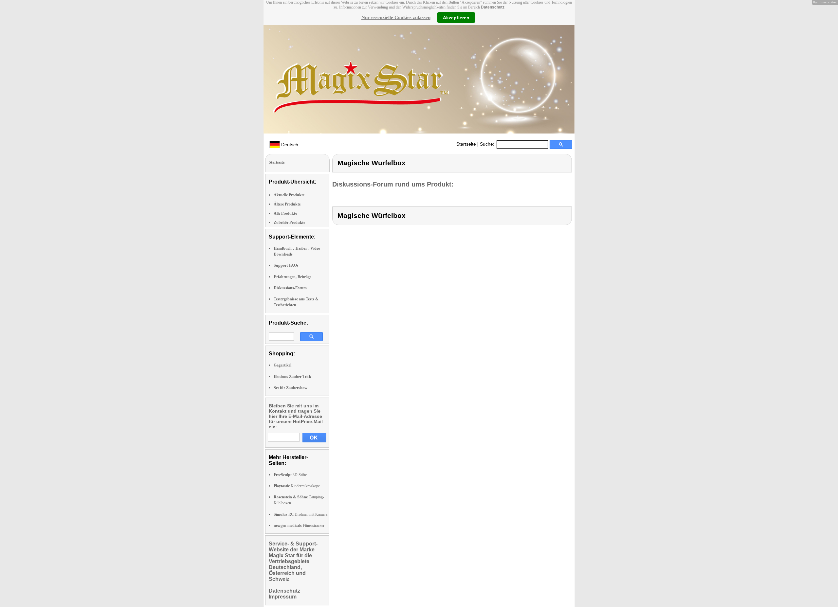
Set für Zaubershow (290, 387)
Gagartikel (282, 365)
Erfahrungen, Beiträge (292, 277)
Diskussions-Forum (290, 288)
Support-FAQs (286, 265)
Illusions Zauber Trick (292, 376)
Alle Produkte (285, 213)
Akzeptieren (456, 17)
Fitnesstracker (299, 525)
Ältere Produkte (287, 204)
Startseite (466, 144)
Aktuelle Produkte (289, 195)
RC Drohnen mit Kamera (300, 514)
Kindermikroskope (297, 486)
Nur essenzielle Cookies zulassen (395, 17)
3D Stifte (290, 475)
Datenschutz (492, 7)
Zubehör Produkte (289, 222)
